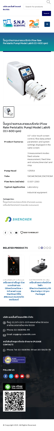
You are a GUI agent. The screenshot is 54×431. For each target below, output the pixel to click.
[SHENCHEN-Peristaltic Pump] (18, 219)
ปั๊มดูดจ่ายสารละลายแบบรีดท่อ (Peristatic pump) (22, 202)
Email (16, 232)
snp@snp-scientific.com (24, 334)
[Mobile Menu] (47, 24)
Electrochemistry (35, 280)
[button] (39, 248)
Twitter (10, 232)
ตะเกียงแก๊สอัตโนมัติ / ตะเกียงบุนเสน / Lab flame (18, 280)
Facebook (5, 232)
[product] (14, 265)
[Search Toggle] (48, 2)
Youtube (22, 376)
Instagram (28, 376)
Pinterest (16, 376)
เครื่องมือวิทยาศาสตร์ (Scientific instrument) (21, 205)
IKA (44, 280)
